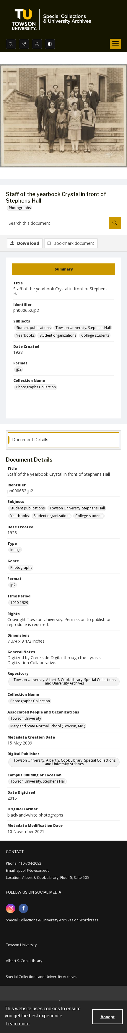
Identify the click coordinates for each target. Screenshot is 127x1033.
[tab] (63, 269)
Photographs (20, 207)
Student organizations (58, 335)
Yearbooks (25, 335)
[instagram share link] (10, 908)
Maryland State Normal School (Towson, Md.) (47, 726)
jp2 (19, 369)
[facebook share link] (23, 908)
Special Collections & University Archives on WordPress (52, 920)
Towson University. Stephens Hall (83, 327)
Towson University (25, 718)
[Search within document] (115, 223)
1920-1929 (19, 602)
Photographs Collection (36, 387)
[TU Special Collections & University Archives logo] (53, 19)
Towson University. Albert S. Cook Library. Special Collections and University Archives (64, 681)
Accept (107, 1016)
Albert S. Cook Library (24, 960)
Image (15, 549)
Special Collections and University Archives (41, 976)
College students (95, 335)
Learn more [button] (18, 1023)
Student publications (33, 327)
